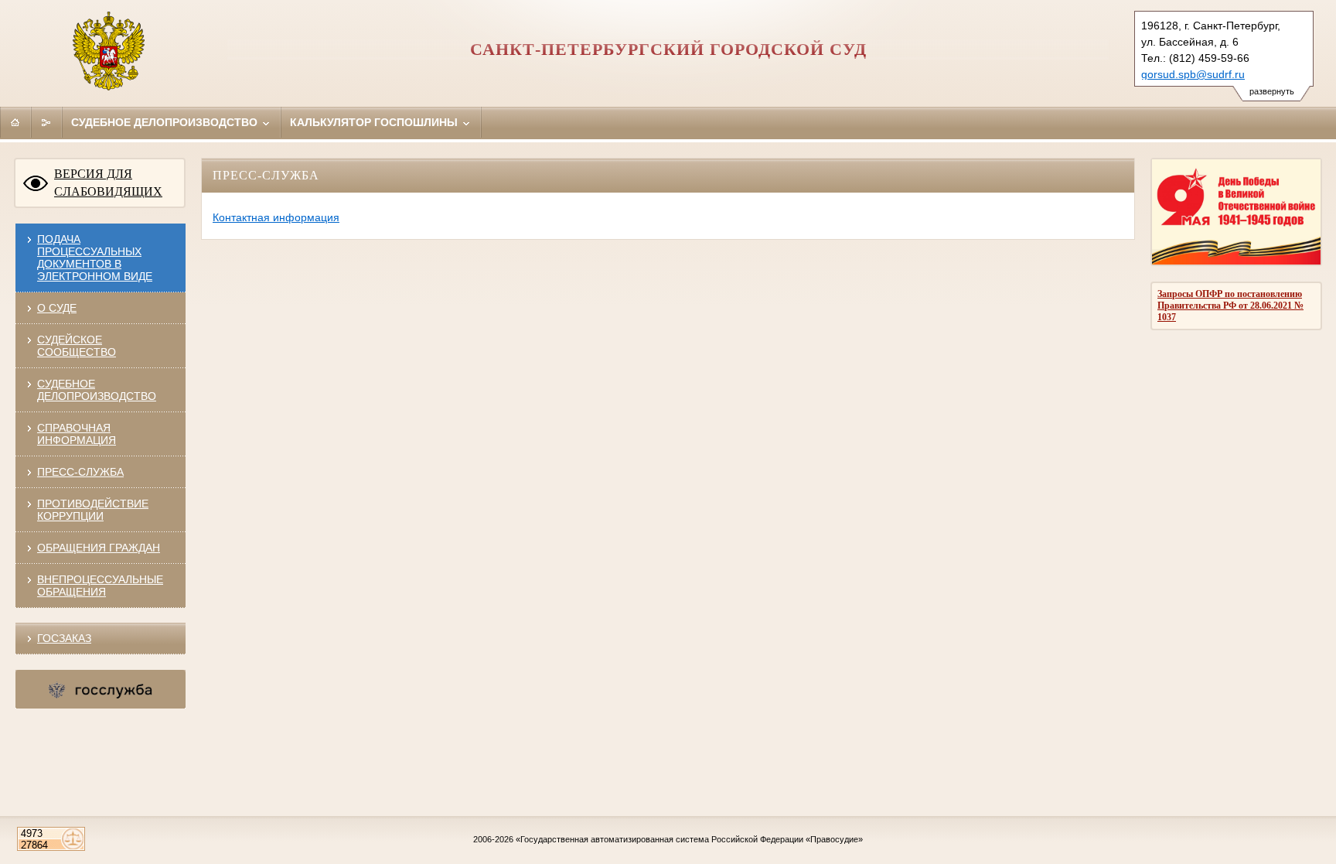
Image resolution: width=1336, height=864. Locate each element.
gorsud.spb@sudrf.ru (1193, 74)
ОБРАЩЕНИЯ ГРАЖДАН (98, 547)
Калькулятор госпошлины (375, 122)
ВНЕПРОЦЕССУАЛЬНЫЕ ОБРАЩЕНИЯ (100, 585)
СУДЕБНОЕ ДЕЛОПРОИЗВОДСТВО (96, 389)
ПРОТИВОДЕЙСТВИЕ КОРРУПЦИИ (92, 509)
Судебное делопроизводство (166, 122)
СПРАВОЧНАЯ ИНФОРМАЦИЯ (76, 434)
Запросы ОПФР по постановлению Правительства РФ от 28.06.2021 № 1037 (1230, 306)
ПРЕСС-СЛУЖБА (80, 472)
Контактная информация (276, 217)
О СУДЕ (57, 308)
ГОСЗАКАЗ (64, 638)
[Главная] (15, 122)
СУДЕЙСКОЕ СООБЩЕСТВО (76, 345)
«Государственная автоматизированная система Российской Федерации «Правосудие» (689, 839)
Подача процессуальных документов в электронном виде (94, 257)
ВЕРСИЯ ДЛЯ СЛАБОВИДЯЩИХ (108, 182)
